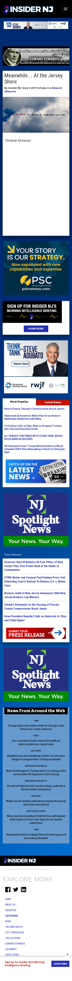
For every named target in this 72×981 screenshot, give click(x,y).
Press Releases (12, 554)
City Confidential (14, 932)
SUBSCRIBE (36, 328)
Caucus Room (12, 938)
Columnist (11, 949)
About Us (10, 904)
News (8, 921)
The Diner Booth (14, 927)
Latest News (53, 402)
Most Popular (19, 401)
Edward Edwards (15, 943)
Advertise (10, 910)
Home (8, 899)
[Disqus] (36, 189)
